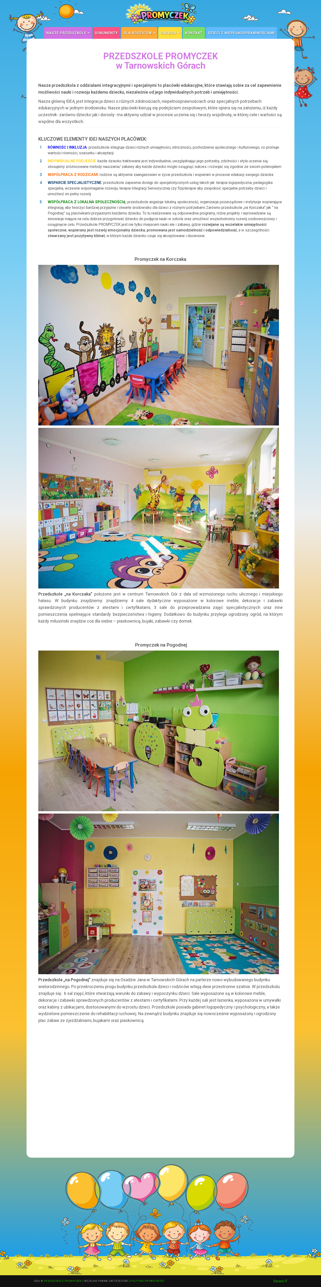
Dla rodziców (140, 33)
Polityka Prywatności (147, 1281)
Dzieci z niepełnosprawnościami (241, 33)
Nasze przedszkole (68, 33)
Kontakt (194, 33)
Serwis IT (280, 1281)
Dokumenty (106, 33)
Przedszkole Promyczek (63, 1281)
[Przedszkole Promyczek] (160, 13)
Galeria (170, 33)
